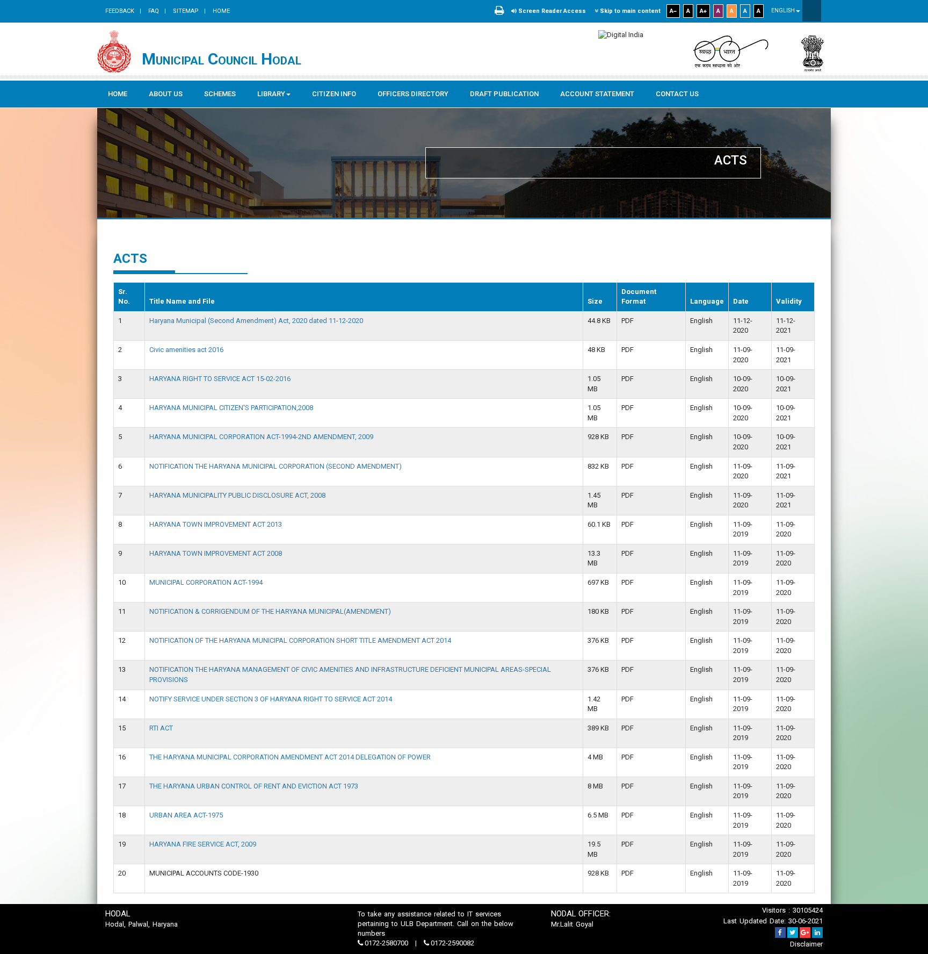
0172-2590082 (451, 943)
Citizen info (334, 94)
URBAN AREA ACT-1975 (186, 815)
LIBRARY (271, 94)
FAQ (153, 11)
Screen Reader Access (551, 11)
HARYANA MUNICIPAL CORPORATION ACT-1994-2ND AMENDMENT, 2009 (261, 437)
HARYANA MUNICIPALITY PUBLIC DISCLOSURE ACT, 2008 (237, 495)
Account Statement (597, 94)
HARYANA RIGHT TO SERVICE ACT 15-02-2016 (220, 379)
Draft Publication (504, 94)
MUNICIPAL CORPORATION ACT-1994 (206, 582)
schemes (220, 94)
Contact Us (677, 94)
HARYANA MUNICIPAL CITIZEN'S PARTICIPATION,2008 (231, 408)
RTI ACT (161, 728)
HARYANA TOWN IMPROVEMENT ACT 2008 (215, 553)
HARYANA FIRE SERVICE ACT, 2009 (202, 844)
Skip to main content (629, 11)
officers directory (413, 94)
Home (220, 11)
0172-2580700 (386, 943)
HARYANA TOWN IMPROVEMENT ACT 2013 (215, 524)
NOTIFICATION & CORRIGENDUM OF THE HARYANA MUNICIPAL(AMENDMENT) (270, 611)
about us (166, 94)
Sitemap (185, 11)
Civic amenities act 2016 (186, 350)
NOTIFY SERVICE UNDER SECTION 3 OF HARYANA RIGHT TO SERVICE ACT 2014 (270, 699)
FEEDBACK (119, 11)
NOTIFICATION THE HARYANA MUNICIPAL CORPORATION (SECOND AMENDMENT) (275, 466)
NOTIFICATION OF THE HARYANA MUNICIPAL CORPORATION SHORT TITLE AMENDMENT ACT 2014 (300, 640)
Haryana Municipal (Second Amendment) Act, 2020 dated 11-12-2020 (256, 321)
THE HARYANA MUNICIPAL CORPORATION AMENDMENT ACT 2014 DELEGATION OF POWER (290, 757)
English (783, 10)
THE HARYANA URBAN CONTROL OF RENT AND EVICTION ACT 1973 (253, 786)
